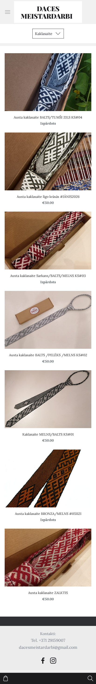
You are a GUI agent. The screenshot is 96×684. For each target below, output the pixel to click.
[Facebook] (43, 660)
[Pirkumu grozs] (5, 678)
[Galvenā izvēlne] (7, 12)
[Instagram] (53, 660)
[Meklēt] (90, 678)
